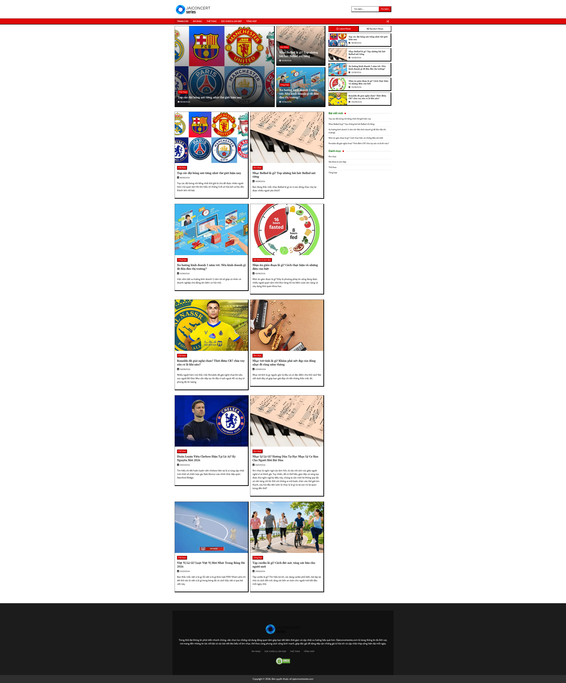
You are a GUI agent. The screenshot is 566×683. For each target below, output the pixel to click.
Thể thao (212, 21)
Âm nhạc (197, 21)
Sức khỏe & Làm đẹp (231, 21)
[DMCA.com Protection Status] (283, 661)
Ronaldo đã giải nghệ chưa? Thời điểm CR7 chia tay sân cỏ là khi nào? (367, 97)
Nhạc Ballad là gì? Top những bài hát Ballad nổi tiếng (298, 54)
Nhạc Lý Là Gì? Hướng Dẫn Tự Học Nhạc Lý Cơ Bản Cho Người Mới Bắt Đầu (285, 458)
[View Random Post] (387, 21)
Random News (376, 28)
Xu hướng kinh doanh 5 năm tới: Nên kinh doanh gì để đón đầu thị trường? (299, 93)
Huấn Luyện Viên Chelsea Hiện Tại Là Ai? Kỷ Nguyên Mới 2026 (206, 458)
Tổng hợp (251, 21)
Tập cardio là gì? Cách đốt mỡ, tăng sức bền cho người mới (283, 564)
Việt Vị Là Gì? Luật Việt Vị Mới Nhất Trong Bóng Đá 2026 (211, 564)
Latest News (345, 28)
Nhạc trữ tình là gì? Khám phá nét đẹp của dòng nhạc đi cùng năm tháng (284, 362)
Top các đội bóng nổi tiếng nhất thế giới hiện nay (210, 97)
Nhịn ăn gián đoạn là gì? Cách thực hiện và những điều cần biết (368, 82)
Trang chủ (182, 21)
